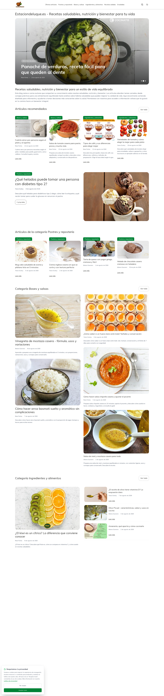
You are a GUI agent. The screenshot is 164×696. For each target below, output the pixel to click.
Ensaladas (120, 4)
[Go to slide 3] (145, 81)
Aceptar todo (23, 690)
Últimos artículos (51, 4)
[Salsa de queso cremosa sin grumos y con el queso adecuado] (82, 51)
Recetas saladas (110, 4)
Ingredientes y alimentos (94, 4)
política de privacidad (10, 681)
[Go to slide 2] (143, 80)
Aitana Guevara (88, 265)
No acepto (23, 685)
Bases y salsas (79, 4)
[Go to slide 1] (141, 80)
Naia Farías (24, 77)
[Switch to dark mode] (147, 4)
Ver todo (143, 109)
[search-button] (142, 5)
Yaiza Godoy (121, 145)
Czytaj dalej (21, 202)
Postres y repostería (65, 4)
